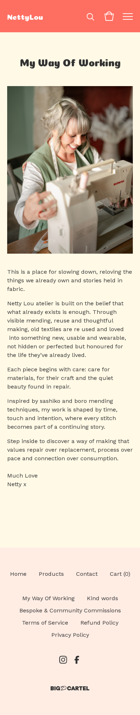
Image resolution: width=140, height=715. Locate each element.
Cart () (120, 573)
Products (51, 573)
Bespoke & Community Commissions (70, 610)
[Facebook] (76, 659)
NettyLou (25, 16)
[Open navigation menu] (128, 16)
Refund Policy (99, 622)
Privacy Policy (70, 634)
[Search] (90, 16)
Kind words (102, 598)
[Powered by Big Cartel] (70, 688)
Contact (87, 573)
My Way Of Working (48, 598)
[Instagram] (63, 659)
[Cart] (109, 16)
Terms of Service (45, 622)
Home (18, 573)
